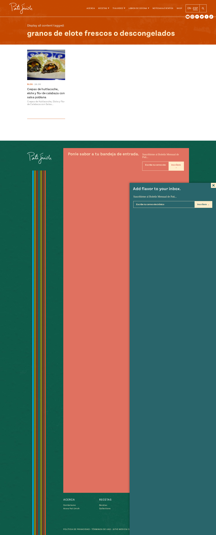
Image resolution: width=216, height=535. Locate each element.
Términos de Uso (101, 529)
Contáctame (69, 505)
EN (189, 8)
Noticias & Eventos (163, 8)
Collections (105, 508)
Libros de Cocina (138, 8)
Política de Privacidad (76, 529)
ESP (195, 8)
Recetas (102, 8)
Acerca (91, 8)
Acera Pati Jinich (71, 508)
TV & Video (118, 8)
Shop (179, 8)
